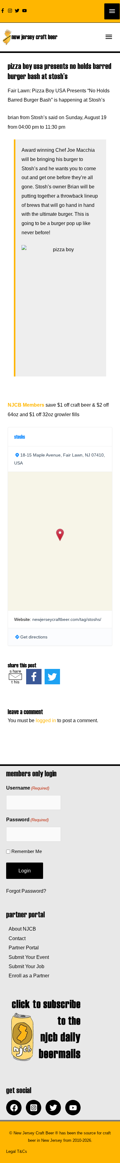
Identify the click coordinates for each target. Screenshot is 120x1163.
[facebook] (15, 1107)
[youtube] (25, 10)
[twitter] (18, 10)
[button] (60, 535)
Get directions (33, 636)
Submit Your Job (25, 966)
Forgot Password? (26, 891)
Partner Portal (22, 947)
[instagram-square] (35, 1107)
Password (27, 819)
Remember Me (26, 851)
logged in (46, 720)
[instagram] (11, 10)
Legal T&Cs (16, 1151)
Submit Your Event (27, 957)
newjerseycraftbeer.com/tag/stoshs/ (66, 619)
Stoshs (19, 436)
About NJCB (21, 929)
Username (27, 788)
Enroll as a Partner (27, 975)
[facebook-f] (3, 10)
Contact (16, 938)
